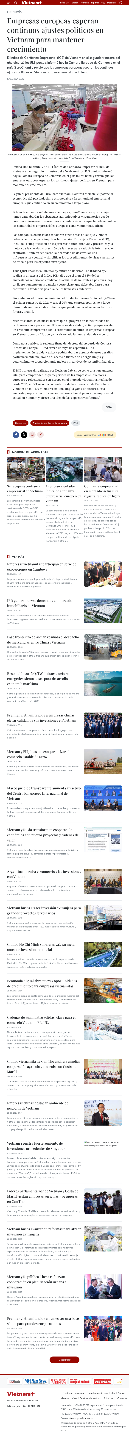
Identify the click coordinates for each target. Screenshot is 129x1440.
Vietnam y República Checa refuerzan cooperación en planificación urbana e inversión (37, 1281)
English (75, 2)
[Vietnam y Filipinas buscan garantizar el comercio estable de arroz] (103, 761)
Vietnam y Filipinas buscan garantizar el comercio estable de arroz (38, 754)
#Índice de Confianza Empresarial (49, 422)
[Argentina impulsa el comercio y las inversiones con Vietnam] (103, 881)
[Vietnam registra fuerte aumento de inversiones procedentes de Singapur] (103, 1153)
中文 (103, 3)
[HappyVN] (108, 1381)
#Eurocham (20, 422)
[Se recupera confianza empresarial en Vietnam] (26, 469)
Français (85, 2)
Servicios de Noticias (90, 1398)
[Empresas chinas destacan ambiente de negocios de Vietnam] (103, 1113)
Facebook (16, 434)
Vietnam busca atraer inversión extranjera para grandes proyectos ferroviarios (44, 910)
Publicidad (109, 1398)
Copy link (40, 434)
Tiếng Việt (64, 2)
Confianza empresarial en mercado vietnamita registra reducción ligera (102, 491)
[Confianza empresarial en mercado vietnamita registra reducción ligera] (103, 469)
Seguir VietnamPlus (86, 434)
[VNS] (19, 1381)
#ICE (75, 422)
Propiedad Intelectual (73, 1392)
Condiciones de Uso (97, 1392)
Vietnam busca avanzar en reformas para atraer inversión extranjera (44, 1231)
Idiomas (65, 1398)
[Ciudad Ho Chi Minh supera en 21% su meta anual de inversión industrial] (103, 954)
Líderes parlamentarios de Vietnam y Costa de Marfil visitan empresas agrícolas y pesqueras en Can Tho (42, 1196)
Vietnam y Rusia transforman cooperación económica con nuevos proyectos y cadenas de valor (43, 834)
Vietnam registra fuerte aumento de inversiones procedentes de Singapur (36, 1146)
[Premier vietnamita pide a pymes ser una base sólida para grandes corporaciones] (103, 1328)
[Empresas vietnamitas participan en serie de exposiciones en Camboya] (103, 574)
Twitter (24, 434)
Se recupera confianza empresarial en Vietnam (25, 488)
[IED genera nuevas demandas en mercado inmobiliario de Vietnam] (103, 610)
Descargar (64, 1359)
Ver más (18, 556)
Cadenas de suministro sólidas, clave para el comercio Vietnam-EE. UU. (41, 1020)
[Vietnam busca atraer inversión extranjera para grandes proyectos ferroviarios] (103, 917)
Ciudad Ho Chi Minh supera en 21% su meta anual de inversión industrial (41, 947)
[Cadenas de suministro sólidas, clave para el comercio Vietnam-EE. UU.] (103, 1027)
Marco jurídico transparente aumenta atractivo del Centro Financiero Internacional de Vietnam (44, 793)
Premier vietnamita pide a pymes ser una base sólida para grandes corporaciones (43, 1321)
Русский (111, 3)
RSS (113, 1392)
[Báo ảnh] (86, 1381)
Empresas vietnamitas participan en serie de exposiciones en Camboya (41, 567)
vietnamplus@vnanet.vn (81, 1418)
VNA (74, 1398)
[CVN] (42, 1381)
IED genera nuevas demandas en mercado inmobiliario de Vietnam (39, 603)
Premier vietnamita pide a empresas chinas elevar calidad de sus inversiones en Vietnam (41, 718)
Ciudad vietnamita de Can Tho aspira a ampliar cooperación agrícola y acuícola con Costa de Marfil (43, 1066)
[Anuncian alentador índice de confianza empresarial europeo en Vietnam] (64, 469)
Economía (14, 12)
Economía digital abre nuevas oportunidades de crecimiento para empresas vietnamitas (42, 983)
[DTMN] (63, 1381)
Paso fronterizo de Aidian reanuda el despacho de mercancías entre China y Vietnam (43, 639)
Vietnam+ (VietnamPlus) (32, 2)
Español (95, 2)
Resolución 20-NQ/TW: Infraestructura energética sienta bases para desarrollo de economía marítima (39, 678)
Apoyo (121, 1392)
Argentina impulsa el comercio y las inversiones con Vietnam (44, 874)
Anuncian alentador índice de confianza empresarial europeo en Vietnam (63, 493)
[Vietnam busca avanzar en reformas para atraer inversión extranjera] (103, 1238)
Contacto (122, 1398)
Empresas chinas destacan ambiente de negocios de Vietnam (37, 1105)
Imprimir (32, 434)
